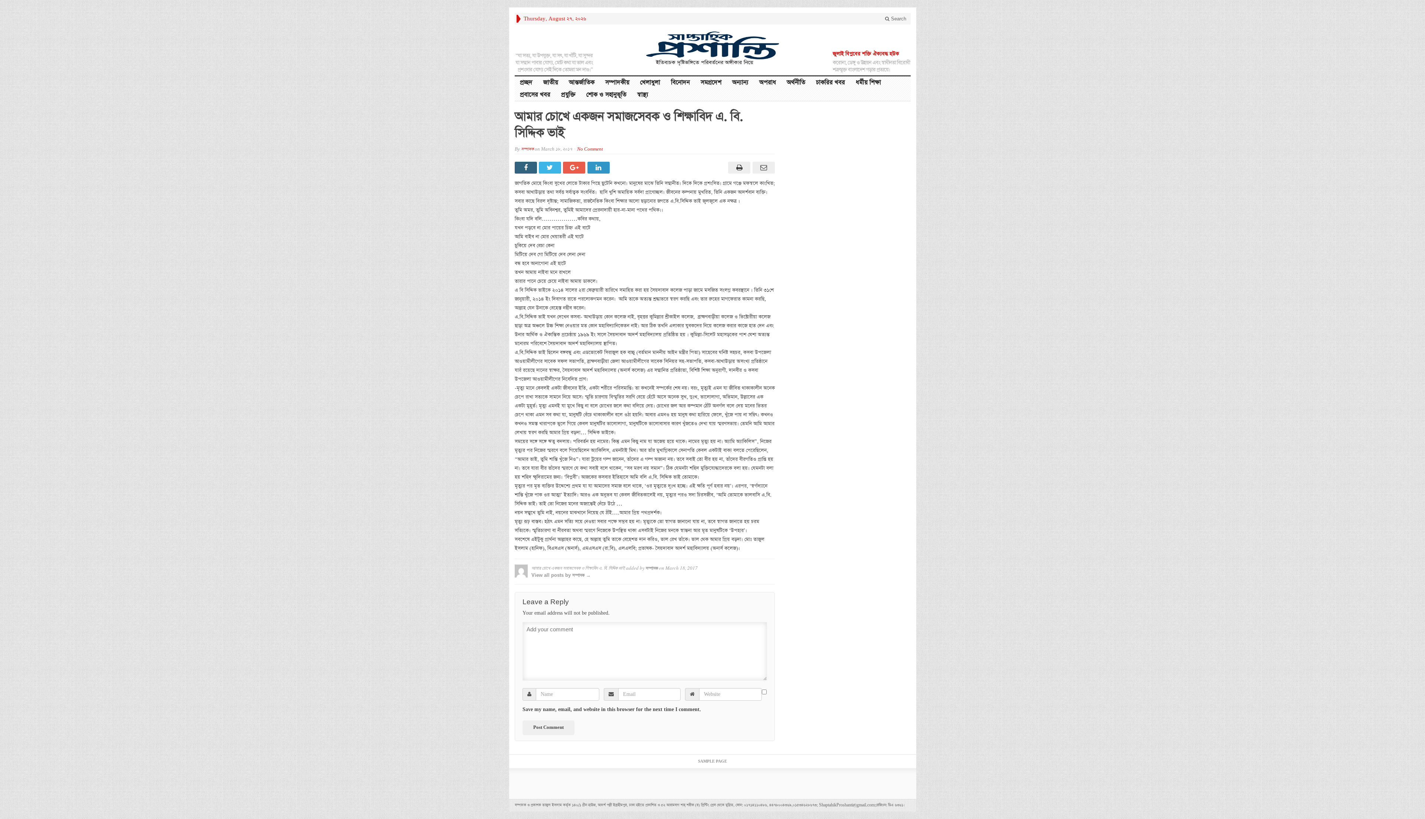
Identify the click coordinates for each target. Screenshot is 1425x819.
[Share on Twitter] (551, 168)
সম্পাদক (527, 149)
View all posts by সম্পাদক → (561, 575)
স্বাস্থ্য (642, 95)
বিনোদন (680, 82)
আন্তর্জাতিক (581, 82)
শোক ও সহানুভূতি (606, 95)
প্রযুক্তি (568, 95)
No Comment (590, 149)
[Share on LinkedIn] (599, 168)
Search (898, 19)
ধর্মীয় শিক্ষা (868, 82)
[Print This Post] (738, 168)
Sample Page (712, 761)
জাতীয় (550, 82)
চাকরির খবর (830, 82)
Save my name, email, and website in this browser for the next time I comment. (611, 710)
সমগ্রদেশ (711, 82)
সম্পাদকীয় (617, 82)
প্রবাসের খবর (535, 95)
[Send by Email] (762, 168)
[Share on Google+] (575, 168)
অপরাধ (767, 82)
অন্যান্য (740, 82)
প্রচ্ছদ (526, 82)
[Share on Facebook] (527, 168)
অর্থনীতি (796, 82)
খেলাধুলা (650, 82)
